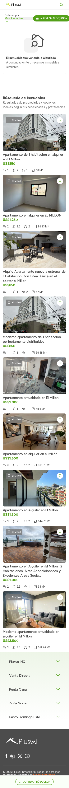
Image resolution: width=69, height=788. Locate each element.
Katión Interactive (44, 774)
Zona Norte (17, 703)
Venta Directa (19, 676)
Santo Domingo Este (24, 717)
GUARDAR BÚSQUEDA (36, 781)
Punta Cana (18, 690)
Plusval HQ (17, 662)
